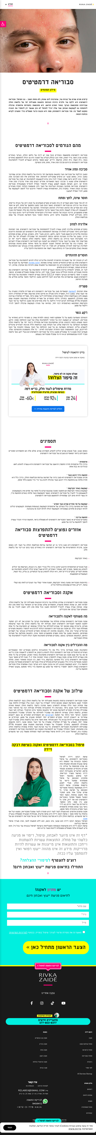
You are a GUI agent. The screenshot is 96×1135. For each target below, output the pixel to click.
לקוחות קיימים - (42, 1086)
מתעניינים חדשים (48, 1020)
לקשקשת (72, 291)
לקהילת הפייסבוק (44, 1016)
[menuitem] (48, 558)
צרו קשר (32, 1082)
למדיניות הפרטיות (18, 932)
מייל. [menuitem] (33, 1090)
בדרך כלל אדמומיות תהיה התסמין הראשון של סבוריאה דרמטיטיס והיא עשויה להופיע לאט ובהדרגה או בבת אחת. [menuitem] (50, 464)
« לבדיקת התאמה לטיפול (48, 966)
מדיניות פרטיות (75, 1129)
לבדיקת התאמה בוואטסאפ (29, 1101)
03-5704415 (30, 1086)
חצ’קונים (49, 715)
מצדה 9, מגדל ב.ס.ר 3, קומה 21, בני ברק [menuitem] (33, 1094)
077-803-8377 (48, 1022)
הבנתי (9, 1128)
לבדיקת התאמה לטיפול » (48, 1121)
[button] (3, 24)
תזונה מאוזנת (34, 263)
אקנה (85, 819)
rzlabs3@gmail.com (31, 1090)
